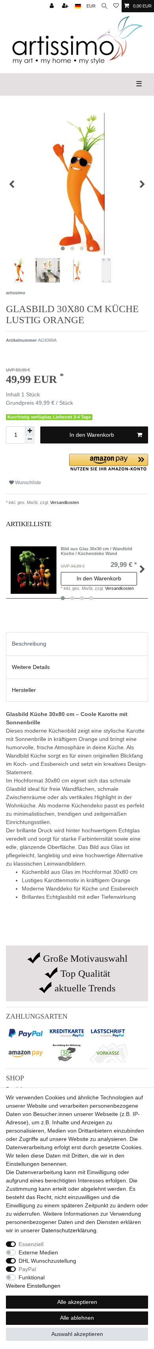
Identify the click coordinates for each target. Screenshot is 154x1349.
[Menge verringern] (29, 439)
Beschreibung (29, 643)
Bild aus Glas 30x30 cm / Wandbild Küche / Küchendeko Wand (96, 551)
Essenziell (31, 1244)
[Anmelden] (52, 6)
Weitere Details (31, 667)
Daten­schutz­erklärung (68, 1230)
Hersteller (24, 690)
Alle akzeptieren (77, 1302)
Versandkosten (64, 502)
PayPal (27, 1269)
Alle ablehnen (77, 1318)
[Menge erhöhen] (29, 430)
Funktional (32, 1277)
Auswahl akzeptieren (77, 1334)
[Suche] (104, 6)
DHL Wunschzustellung (47, 1261)
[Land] (78, 6)
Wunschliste (27, 482)
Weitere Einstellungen (33, 1286)
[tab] (77, 644)
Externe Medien (38, 1252)
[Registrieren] (66, 6)
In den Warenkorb (91, 435)
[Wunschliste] (116, 6)
